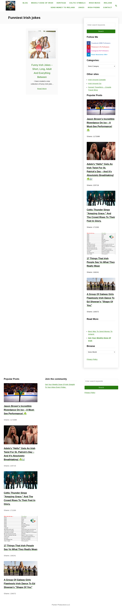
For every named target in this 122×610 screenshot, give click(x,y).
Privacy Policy (92, 359)
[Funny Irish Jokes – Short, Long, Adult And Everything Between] (42, 44)
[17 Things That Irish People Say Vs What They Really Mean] (101, 244)
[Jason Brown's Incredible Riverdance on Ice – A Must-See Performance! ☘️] (101, 107)
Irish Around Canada (97, 80)
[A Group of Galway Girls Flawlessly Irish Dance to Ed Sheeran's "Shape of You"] (101, 284)
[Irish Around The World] (10, 6)
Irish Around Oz (94, 83)
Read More (42, 89)
